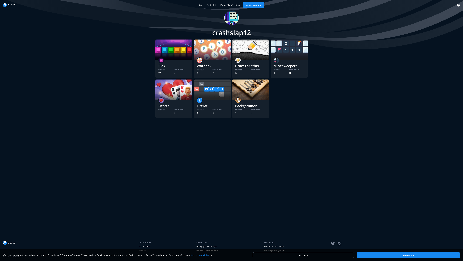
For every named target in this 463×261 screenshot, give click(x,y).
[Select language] (458, 5)
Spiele (201, 5)
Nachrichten (144, 246)
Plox (161, 65)
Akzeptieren (408, 255)
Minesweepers (285, 65)
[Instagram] (339, 243)
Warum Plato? (226, 5)
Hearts (163, 105)
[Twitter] (333, 243)
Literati (202, 105)
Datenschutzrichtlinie (274, 246)
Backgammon (246, 105)
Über (237, 5)
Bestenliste (212, 5)
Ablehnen (303, 255)
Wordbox (204, 65)
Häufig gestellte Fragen (206, 246)
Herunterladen (253, 5)
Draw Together (247, 65)
